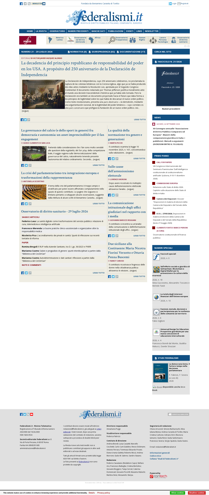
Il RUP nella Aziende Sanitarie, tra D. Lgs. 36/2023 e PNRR (56, 246)
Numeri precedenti (78, 31)
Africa (97, 38)
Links (139, 31)
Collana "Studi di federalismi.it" (164, 459)
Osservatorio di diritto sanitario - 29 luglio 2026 (54, 211)
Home (30, 31)
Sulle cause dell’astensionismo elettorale (121, 171)
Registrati (184, 3)
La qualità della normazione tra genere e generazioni (125, 134)
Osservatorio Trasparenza (121, 39)
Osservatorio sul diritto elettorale (80, 40)
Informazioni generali (160, 453)
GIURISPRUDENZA (101, 51)
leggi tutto (140, 119)
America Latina (59, 39)
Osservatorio (57, 31)
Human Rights (142, 39)
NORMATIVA (76, 51)
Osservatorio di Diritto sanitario (183, 40)
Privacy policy (103, 493)
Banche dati (98, 31)
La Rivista (41, 31)
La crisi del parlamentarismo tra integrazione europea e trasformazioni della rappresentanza (60, 175)
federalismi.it (84, 461)
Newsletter (151, 31)
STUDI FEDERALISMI (167, 357)
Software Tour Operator (104, 486)
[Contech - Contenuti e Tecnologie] (158, 476)
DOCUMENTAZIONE (130, 51)
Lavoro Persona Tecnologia (163, 40)
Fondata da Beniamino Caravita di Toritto (100, 3)
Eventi (129, 31)
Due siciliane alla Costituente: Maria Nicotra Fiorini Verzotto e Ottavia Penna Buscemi (127, 250)
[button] (172, 3)
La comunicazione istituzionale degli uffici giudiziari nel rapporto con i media (127, 210)
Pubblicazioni (115, 31)
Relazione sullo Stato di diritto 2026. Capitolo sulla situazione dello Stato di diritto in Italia (169, 190)
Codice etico (155, 456)
